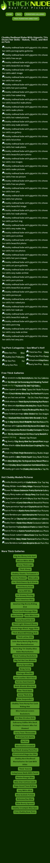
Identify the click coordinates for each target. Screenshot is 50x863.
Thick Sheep (25, 569)
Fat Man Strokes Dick (25, 718)
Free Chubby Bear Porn (24, 812)
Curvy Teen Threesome (25, 732)
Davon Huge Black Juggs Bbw (25, 628)
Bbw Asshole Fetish (25, 794)
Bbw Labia (33, 578)
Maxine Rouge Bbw (25, 777)
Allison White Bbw (25, 560)
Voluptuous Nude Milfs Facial (25, 773)
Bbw (23, 353)
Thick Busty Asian (25, 586)
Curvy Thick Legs (24, 565)
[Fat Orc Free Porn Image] (13, 397)
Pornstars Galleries (35, 14)
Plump (46, 356)
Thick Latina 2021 (25, 637)
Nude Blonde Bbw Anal (25, 686)
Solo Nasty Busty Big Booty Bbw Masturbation (25, 643)
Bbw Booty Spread (25, 803)
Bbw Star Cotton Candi (25, 781)
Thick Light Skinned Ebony (25, 624)
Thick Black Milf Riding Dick (25, 633)
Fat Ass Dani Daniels (25, 682)
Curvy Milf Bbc (25, 591)
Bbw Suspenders (25, 699)
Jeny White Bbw (25, 790)
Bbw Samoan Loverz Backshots (25, 712)
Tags (19, 14)
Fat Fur (25, 741)
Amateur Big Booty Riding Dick (25, 605)
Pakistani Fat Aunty (25, 737)
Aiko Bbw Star (31, 615)
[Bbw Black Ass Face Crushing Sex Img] (25, 448)
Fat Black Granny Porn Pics (25, 750)
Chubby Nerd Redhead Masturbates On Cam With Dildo (25, 761)
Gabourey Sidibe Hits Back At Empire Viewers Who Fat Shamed (25, 725)
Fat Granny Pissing (24, 595)
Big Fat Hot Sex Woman (25, 660)
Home (9, 14)
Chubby (21, 357)
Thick (46, 352)
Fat (23, 361)
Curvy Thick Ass (25, 695)
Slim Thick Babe (25, 690)
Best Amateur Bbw (24, 599)
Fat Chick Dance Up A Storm (25, 582)
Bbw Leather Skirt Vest (25, 677)
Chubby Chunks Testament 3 (25, 573)
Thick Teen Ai (25, 768)
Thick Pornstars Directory (26, 19)
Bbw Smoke (17, 615)
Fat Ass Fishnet (19, 578)
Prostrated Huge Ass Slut (25, 754)
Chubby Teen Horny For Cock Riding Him (25, 705)
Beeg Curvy (25, 669)
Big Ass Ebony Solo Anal (25, 556)
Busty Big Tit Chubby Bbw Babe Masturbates (25, 650)
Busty (46, 364)
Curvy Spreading (25, 664)
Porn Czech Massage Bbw (25, 611)
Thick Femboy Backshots (24, 656)
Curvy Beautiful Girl (25, 620)
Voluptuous (44, 360)
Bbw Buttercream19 (25, 745)
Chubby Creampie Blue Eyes (24, 807)
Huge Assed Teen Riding (25, 786)
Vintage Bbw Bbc (25, 673)
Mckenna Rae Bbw (25, 799)
